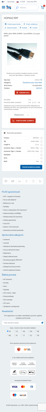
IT (24, 335)
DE (38, 331)
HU (24, 331)
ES (31, 335)
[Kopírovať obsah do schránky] (41, 80)
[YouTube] (12, 181)
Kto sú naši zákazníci (9, 200)
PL (17, 335)
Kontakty (6, 207)
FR (38, 335)
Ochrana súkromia (9, 263)
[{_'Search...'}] (17, 7)
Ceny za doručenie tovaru (11, 250)
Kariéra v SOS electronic (11, 227)
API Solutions (7, 279)
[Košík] (42, 7)
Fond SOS (6, 224)
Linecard (6, 243)
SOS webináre (7, 300)
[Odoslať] (42, 322)
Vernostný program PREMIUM (12, 260)
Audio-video (35, 141)
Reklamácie (7, 253)
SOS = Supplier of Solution (11, 196)
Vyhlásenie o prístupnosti (11, 306)
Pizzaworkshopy (8, 296)
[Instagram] (33, 181)
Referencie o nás (8, 203)
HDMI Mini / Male (33, 151)
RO (9, 335)
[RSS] (40, 181)
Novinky (5, 283)
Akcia (5, 286)
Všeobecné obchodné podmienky (14, 246)
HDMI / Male (35, 148)
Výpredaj (6, 290)
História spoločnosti (9, 220)
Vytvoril (31, 405)
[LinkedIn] (19, 181)
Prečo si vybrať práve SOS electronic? (15, 210)
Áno (37, 161)
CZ (17, 331)
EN (31, 331)
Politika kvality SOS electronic (12, 217)
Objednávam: (19, 115)
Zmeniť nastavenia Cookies (11, 270)
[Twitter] (26, 181)
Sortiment (6, 240)
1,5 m (37, 145)
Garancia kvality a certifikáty (12, 213)
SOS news (6, 303)
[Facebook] (6, 181)
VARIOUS (39, 88)
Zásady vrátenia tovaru (10, 257)
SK (9, 331)
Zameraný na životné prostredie (13, 230)
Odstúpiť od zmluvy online (11, 267)
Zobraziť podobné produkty (31, 167)
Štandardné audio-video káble (32, 83)
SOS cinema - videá (9, 293)
